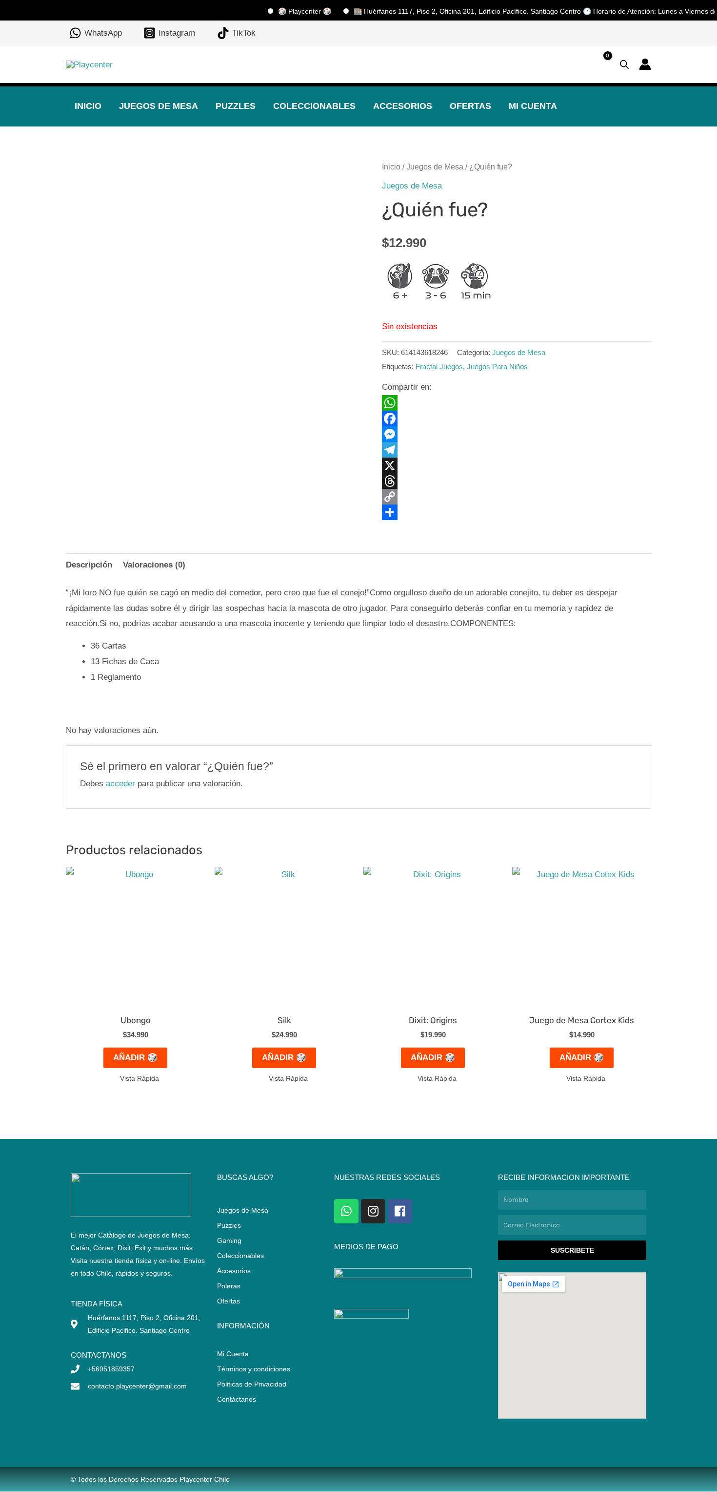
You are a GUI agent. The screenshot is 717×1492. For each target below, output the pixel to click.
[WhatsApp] (516, 403)
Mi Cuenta (533, 106)
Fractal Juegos (439, 366)
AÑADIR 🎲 (135, 1057)
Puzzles (236, 106)
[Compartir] (516, 512)
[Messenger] (516, 434)
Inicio (88, 106)
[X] (516, 465)
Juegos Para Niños (497, 366)
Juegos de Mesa (158, 106)
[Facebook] (516, 418)
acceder (120, 783)
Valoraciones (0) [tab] (154, 564)
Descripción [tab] (89, 564)
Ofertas (470, 106)
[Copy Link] (516, 496)
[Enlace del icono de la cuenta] (645, 64)
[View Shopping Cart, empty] (600, 64)
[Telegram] (516, 450)
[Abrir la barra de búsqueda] (624, 64)
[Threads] (516, 481)
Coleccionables (314, 106)
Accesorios (402, 106)
